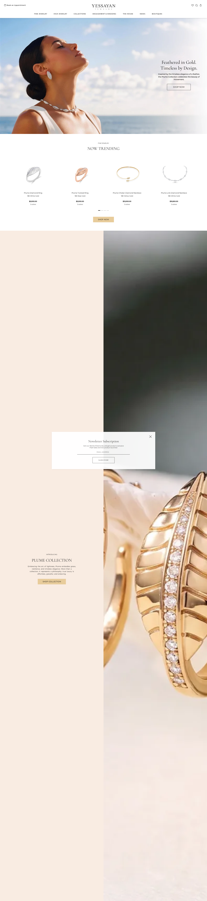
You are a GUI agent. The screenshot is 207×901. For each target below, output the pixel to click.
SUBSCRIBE (103, 460)
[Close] (150, 436)
